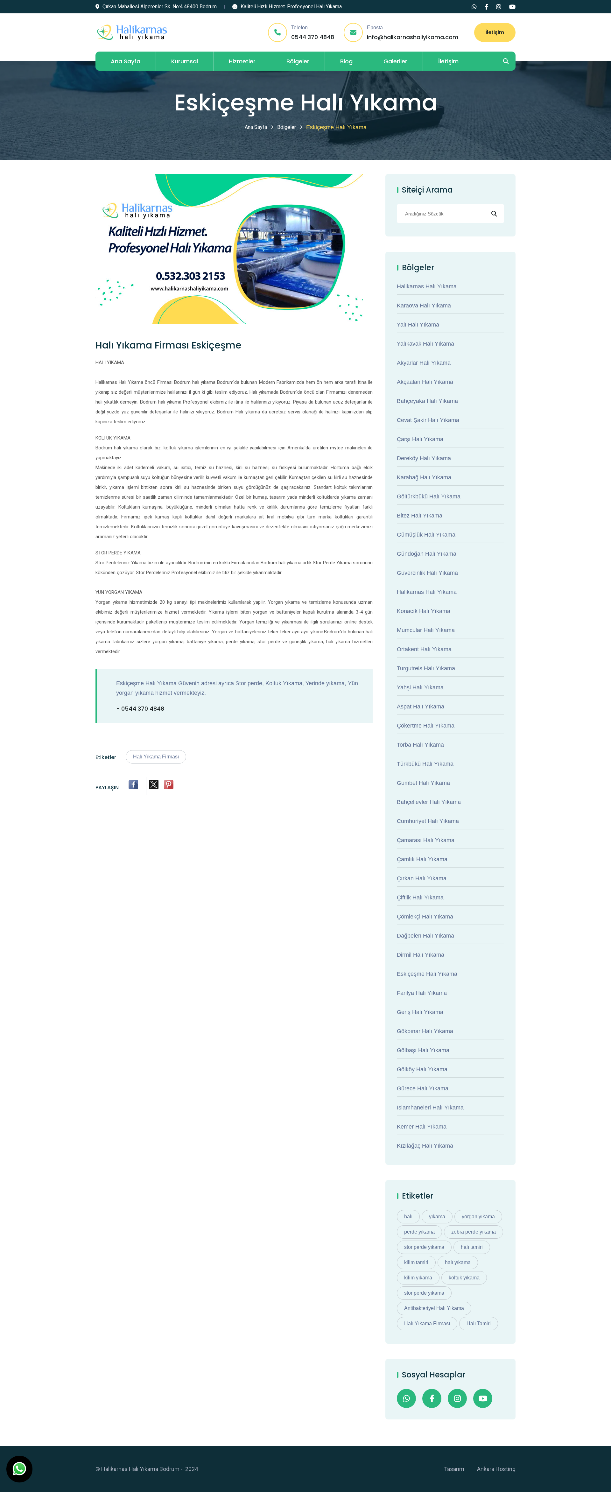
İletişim (495, 32)
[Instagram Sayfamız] (498, 7)
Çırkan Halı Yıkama (421, 878)
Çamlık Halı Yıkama (422, 859)
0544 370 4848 (312, 37)
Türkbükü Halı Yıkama (425, 764)
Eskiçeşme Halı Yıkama (427, 974)
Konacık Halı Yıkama (423, 611)
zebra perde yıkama (473, 1232)
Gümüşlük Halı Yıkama (426, 534)
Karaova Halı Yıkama (424, 305)
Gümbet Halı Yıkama (423, 783)
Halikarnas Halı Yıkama (427, 286)
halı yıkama (458, 1262)
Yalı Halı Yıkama (418, 324)
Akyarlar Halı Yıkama (424, 363)
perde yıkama (419, 1232)
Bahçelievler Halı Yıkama (429, 802)
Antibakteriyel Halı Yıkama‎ (434, 1308)
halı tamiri (472, 1247)
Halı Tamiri (479, 1323)
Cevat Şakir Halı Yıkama (428, 420)
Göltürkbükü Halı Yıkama (428, 496)
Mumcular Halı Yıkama (426, 630)
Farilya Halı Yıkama (422, 993)
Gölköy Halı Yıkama (422, 1069)
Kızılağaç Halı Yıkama (425, 1146)
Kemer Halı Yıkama (421, 1126)
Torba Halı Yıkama (420, 745)
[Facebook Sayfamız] (486, 7)
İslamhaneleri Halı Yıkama (430, 1107)
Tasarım (454, 1469)
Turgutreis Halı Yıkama (426, 668)
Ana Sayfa (125, 61)
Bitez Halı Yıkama (419, 515)
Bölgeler (297, 61)
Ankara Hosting (496, 1469)
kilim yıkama (418, 1277)
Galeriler (395, 61)
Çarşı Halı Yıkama (420, 439)
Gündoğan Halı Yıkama (426, 554)
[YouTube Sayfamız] (512, 7)
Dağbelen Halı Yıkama (425, 935)
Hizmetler (242, 61)
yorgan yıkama (478, 1216)
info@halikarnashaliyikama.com (412, 37)
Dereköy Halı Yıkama (424, 458)
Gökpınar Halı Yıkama (425, 1031)
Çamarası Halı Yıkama (425, 840)
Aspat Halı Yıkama (420, 706)
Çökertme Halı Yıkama (425, 725)
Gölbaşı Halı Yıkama (423, 1050)
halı (408, 1216)
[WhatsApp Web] (474, 7)
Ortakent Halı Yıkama (424, 649)
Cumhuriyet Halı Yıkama (428, 821)
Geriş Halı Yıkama (420, 1012)
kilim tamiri (416, 1262)
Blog (346, 61)
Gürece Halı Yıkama (422, 1088)
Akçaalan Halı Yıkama (425, 382)
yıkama (437, 1216)
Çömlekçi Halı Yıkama (425, 916)
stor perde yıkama (424, 1247)
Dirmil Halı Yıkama (420, 955)
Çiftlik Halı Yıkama (420, 897)
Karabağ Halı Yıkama (424, 477)
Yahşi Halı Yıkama (420, 687)
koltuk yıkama (464, 1277)
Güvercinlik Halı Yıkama (427, 573)
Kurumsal (184, 61)
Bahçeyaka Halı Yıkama (427, 401)
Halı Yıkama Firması (156, 756)
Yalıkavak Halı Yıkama (425, 344)
